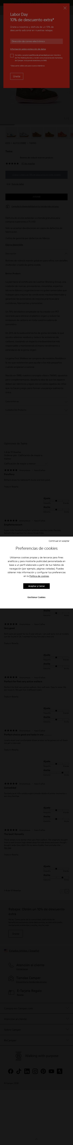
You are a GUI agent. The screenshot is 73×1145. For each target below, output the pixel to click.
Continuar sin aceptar (59, 540)
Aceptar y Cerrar (36, 586)
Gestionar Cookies (36, 597)
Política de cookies (39, 576)
